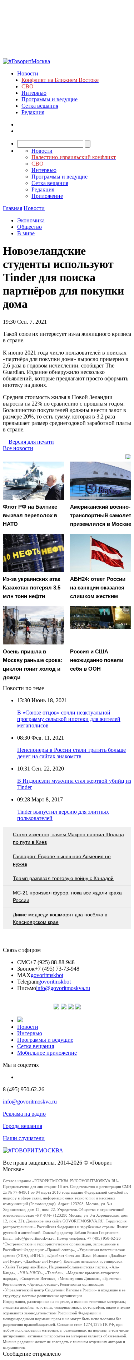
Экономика (31, 220)
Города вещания (22, 1126)
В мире (26, 233)
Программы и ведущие (49, 99)
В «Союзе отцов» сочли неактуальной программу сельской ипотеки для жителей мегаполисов (68, 718)
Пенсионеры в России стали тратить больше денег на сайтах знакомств (71, 753)
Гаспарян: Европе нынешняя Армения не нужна (62, 860)
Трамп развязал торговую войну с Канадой (63, 878)
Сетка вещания (39, 106)
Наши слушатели (24, 1138)
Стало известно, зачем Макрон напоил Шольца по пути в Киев (68, 838)
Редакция (32, 112)
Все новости (18, 448)
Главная (12, 208)
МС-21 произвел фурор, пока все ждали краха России (67, 896)
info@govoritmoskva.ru (63, 988)
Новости (27, 73)
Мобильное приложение (47, 1053)
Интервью (33, 93)
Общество (29, 227)
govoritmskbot (47, 975)
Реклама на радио (24, 1114)
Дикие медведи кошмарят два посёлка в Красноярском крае (60, 918)
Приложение (47, 196)
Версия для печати (31, 442)
